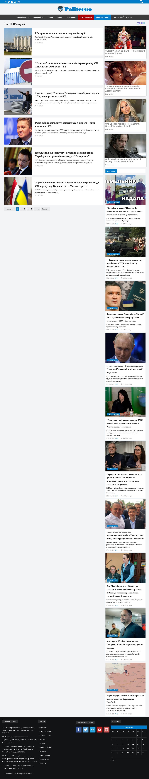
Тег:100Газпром (14, 24)
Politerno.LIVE (102, 17)
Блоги (59, 17)
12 (123, 744)
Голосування (71, 17)
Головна (43, 727)
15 (138, 744)
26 (123, 753)
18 (118, 748)
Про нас (129, 17)
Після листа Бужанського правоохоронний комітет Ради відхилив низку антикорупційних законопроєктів (125, 535)
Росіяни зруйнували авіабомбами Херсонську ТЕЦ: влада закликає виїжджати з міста (19, 739)
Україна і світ (38, 17)
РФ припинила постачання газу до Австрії (60, 33)
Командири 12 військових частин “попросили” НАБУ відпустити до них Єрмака (125, 644)
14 (133, 744)
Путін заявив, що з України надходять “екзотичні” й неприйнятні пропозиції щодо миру (125, 369)
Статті (50, 17)
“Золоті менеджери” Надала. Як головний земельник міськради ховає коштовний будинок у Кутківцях (124, 211)
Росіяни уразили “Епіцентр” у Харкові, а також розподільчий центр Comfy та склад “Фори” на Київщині (19, 749)
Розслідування (86, 17)
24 (112, 753)
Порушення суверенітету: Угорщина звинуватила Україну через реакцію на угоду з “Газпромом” (64, 154)
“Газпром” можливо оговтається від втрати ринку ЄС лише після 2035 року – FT (66, 64)
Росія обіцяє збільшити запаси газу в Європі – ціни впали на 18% (65, 124)
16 (143, 744)
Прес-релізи (118, 17)
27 (128, 753)
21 (133, 748)
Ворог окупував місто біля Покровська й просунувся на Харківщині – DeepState (125, 699)
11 (118, 744)
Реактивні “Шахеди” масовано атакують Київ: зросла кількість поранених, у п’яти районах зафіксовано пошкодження (19, 758)
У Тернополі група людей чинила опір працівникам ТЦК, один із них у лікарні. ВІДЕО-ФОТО (125, 263)
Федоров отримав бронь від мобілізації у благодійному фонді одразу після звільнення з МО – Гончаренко (125, 317)
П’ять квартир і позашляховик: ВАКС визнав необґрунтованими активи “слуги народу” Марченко (125, 423)
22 (138, 748)
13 (128, 744)
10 (112, 744)
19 (123, 748)
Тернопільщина (22, 17)
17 (112, 748)
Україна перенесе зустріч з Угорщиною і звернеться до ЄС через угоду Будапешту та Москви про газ (67, 184)
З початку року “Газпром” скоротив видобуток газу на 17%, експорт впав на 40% (67, 94)
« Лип (113, 760)
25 (118, 753)
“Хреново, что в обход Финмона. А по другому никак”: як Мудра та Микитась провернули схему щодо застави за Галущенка (124, 479)
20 (128, 748)
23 (143, 748)
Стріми (43, 751)
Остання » (45, 209)
